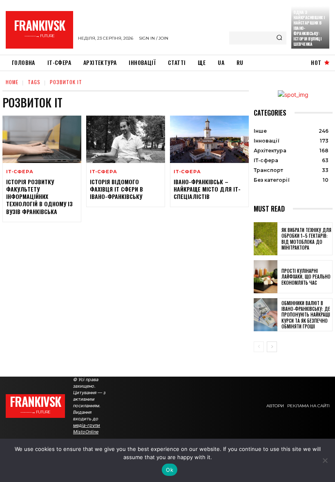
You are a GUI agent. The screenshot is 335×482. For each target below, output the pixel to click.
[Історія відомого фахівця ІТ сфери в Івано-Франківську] (125, 139)
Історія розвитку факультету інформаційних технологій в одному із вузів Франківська (39, 196)
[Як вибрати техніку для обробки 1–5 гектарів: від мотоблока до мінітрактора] (265, 238)
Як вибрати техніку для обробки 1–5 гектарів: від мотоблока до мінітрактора (306, 239)
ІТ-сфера (19, 172)
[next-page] (272, 346)
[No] (325, 460)
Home (12, 81)
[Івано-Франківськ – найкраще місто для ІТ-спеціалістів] (209, 139)
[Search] (279, 38)
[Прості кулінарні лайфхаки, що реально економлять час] (265, 276)
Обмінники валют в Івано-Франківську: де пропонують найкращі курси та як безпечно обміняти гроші (305, 315)
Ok (169, 469)
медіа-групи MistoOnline (86, 428)
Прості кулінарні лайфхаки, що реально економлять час (306, 277)
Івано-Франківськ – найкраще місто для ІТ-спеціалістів (207, 189)
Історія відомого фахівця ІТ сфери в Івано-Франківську (116, 189)
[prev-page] (259, 346)
